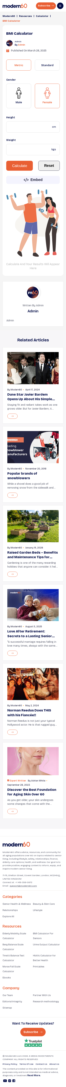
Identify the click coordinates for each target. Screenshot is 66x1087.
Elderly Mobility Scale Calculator (14, 936)
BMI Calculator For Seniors (43, 936)
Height (10, 117)
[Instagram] (9, 1081)
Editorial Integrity (12, 1001)
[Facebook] (13, 1081)
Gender (11, 79)
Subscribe (44, 5)
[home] (15, 6)
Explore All (8, 916)
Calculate (19, 166)
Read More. (34, 1075)
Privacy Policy (10, 1064)
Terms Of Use (26, 1064)
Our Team (8, 995)
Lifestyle (37, 910)
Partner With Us (42, 995)
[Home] (16, 844)
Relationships (10, 910)
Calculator (42, 16)
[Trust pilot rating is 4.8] (33, 1042)
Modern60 (9, 16)
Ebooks (7, 977)
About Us (54, 1064)
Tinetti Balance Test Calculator (13, 958)
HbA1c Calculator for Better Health (44, 958)
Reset (49, 166)
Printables (38, 966)
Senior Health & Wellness (17, 904)
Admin (21, 45)
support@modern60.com (23, 886)
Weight (11, 140)
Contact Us (41, 1064)
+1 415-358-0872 (23, 882)
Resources (25, 16)
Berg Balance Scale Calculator (13, 947)
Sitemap (7, 1007)
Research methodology (46, 1001)
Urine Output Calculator (46, 944)
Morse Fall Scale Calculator (11, 969)
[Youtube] (5, 1081)
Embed (36, 180)
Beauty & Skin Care (44, 904)
